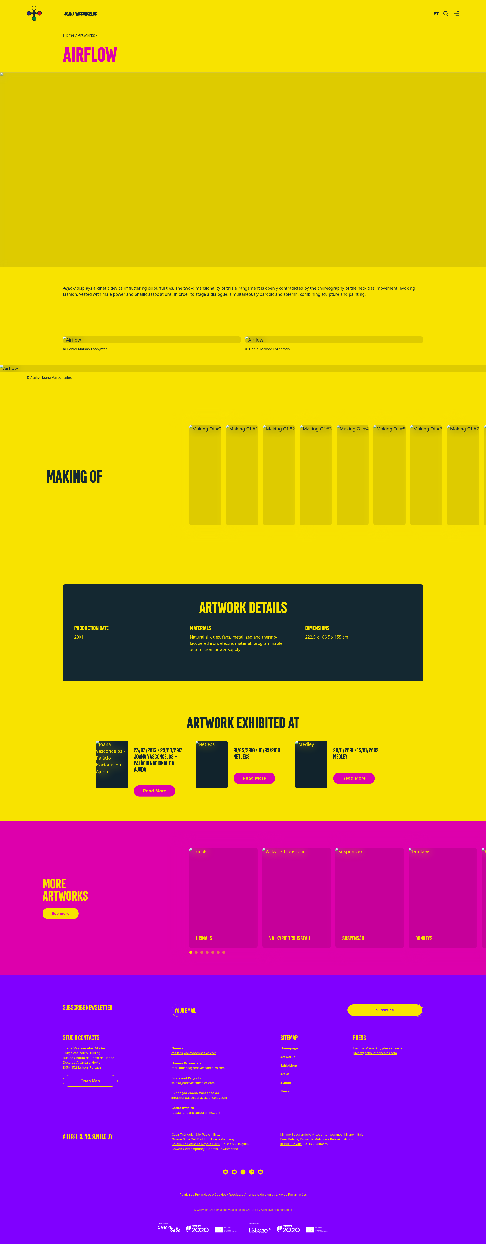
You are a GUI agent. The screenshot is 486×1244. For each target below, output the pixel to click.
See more (60, 913)
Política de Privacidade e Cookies (202, 1194)
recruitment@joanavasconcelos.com (198, 1068)
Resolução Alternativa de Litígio (251, 1194)
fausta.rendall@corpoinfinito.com (195, 1113)
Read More (154, 791)
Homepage (289, 1048)
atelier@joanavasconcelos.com (193, 1053)
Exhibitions (289, 1065)
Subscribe (385, 1010)
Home (68, 35)
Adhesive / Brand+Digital (276, 1210)
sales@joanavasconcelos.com (193, 1083)
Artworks (86, 35)
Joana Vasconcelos (80, 13)
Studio (285, 1083)
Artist (285, 1074)
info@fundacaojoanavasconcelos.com (199, 1098)
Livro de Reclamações (291, 1194)
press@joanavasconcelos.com (375, 1053)
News (284, 1091)
